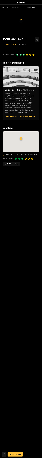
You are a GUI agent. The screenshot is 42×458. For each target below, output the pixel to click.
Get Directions (12, 164)
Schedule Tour (15, 454)
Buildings (5, 7)
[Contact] (4, 454)
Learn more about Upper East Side (18, 116)
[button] (21, 20)
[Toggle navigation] (39, 2)
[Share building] (37, 39)
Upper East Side (17, 7)
